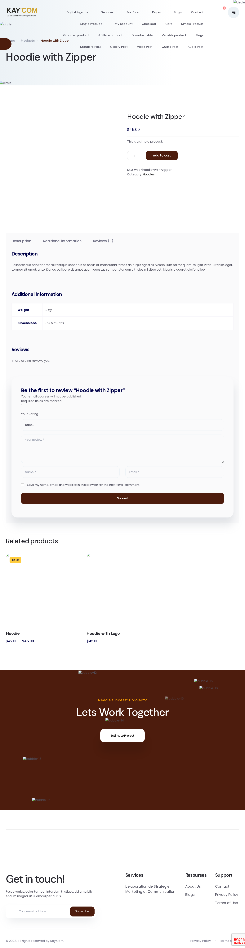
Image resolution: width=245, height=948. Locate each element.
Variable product (174, 35)
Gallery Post (119, 47)
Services (107, 12)
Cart (168, 24)
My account (124, 24)
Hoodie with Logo (103, 633)
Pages (156, 12)
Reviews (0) (103, 240)
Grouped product (76, 35)
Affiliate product (110, 35)
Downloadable (142, 35)
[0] (220, 12)
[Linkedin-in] (145, 854)
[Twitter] (55, 854)
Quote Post (170, 47)
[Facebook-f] (11, 854)
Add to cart (162, 155)
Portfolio (133, 12)
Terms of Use (226, 902)
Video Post (145, 47)
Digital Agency (77, 12)
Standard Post (90, 47)
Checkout (149, 24)
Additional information (62, 240)
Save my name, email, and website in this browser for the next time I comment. (83, 485)
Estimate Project (122, 735)
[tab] (21, 241)
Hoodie (13, 633)
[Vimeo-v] (234, 854)
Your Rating (29, 414)
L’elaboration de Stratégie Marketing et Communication (150, 889)
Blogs (178, 12)
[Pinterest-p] (100, 854)
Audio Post (195, 47)
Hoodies (149, 174)
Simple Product (192, 24)
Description (21, 240)
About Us (193, 886)
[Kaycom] (22, 12)
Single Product (91, 24)
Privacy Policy (226, 894)
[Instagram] (189, 854)
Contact (197, 12)
